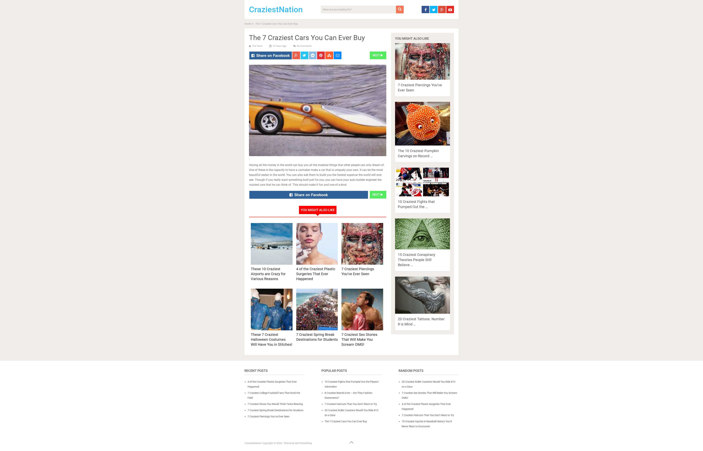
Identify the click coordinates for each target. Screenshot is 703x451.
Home (247, 23)
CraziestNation (276, 9)
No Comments (304, 46)
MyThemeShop (303, 443)
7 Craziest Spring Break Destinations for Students (275, 410)
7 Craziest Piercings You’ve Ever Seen (268, 416)
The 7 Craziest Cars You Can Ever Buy (346, 421)
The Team (257, 46)
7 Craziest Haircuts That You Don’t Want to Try (351, 404)
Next (377, 55)
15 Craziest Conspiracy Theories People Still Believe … (416, 259)
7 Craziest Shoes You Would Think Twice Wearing (275, 404)
